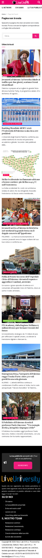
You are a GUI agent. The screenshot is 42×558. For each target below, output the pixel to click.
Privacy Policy (19, 556)
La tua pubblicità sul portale (15, 505)
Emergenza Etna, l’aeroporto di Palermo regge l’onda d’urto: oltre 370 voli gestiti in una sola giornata (21, 376)
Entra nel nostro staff (13, 508)
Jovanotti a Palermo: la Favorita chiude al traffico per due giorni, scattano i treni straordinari (21, 82)
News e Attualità (10, 75)
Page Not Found (13, 14)
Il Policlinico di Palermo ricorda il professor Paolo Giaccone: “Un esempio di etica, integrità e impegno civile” (21, 425)
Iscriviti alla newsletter (13, 537)
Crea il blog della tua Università (16, 515)
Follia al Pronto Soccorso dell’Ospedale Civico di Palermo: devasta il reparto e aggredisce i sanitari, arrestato (20, 279)
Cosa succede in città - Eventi (16, 223)
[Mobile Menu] (3, 2)
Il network (6, 8)
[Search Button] (35, 36)
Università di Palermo (12, 123)
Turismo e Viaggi (10, 369)
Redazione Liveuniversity (14, 526)
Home (4, 14)
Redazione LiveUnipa (13, 530)
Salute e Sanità (10, 272)
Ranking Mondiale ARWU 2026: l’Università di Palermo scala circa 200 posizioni (20, 131)
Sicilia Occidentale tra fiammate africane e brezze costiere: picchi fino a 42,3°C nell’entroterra (21, 182)
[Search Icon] (39, 2)
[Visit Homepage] (21, 2)
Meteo (6, 175)
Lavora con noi (10, 512)
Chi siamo (19, 8)
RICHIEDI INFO (23, 465)
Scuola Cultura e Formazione (15, 321)
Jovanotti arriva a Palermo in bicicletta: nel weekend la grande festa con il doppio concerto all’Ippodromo (20, 231)
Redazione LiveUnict (12, 523)
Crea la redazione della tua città (16, 533)
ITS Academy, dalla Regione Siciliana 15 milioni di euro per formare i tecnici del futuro (20, 328)
